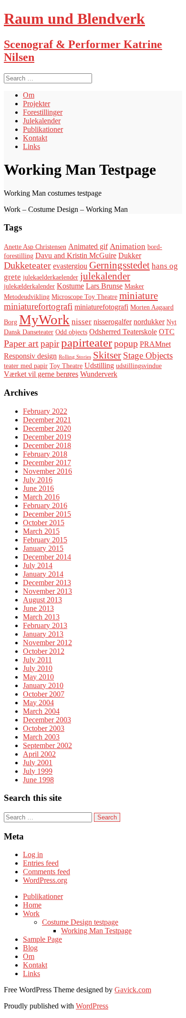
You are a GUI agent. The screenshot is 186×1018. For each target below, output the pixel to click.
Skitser (107, 355)
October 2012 (43, 651)
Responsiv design (30, 356)
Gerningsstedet (119, 265)
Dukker (129, 255)
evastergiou (70, 266)
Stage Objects (148, 355)
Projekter (36, 104)
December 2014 (47, 557)
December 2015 (47, 514)
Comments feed (46, 872)
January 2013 (43, 634)
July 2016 (37, 480)
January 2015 (43, 548)
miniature (138, 295)
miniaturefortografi (38, 306)
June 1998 (38, 780)
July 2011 (37, 660)
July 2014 (37, 565)
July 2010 (37, 668)
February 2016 (45, 505)
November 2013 (47, 591)
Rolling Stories (75, 356)
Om (28, 95)
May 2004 (38, 703)
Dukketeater (27, 265)
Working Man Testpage (96, 931)
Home (32, 905)
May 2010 (38, 677)
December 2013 (47, 583)
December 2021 (47, 420)
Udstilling (99, 365)
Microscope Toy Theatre (84, 296)
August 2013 (42, 600)
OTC (167, 332)
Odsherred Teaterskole (123, 332)
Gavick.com (132, 990)
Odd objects (71, 332)
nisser (82, 321)
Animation (127, 246)
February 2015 (45, 540)
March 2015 (41, 531)
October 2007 (43, 694)
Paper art (21, 343)
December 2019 (47, 437)
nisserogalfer (112, 322)
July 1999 (37, 771)
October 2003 (43, 728)
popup (126, 343)
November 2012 (47, 643)
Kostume (70, 286)
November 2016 (47, 471)
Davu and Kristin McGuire (75, 255)
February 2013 (45, 625)
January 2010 (43, 685)
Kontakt (35, 138)
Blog (30, 948)
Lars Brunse (104, 286)
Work (31, 913)
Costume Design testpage (80, 922)
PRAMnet (155, 344)
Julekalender (42, 121)
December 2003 (47, 720)
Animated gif (88, 246)
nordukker (149, 322)
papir (50, 344)
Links (31, 146)
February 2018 (45, 454)
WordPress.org (45, 880)
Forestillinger (42, 112)
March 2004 (41, 711)
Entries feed (41, 863)
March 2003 (41, 737)
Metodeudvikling (27, 296)
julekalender (105, 276)
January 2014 (43, 574)
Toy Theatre (66, 365)
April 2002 (39, 754)
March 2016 (41, 497)
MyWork (44, 319)
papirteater (86, 342)
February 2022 (45, 411)
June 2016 (38, 488)
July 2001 (37, 763)
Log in (33, 854)
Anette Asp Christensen (35, 246)
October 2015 (43, 523)
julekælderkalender (29, 286)
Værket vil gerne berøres (41, 374)
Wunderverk (98, 374)
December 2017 (47, 463)
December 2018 (47, 445)
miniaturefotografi (101, 307)
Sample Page (42, 939)
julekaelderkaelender (50, 277)
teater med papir (26, 365)
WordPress (92, 1006)
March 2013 (41, 617)
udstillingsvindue (139, 365)
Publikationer (43, 129)
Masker (134, 286)
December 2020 (47, 428)
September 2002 (47, 745)
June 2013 (38, 608)
